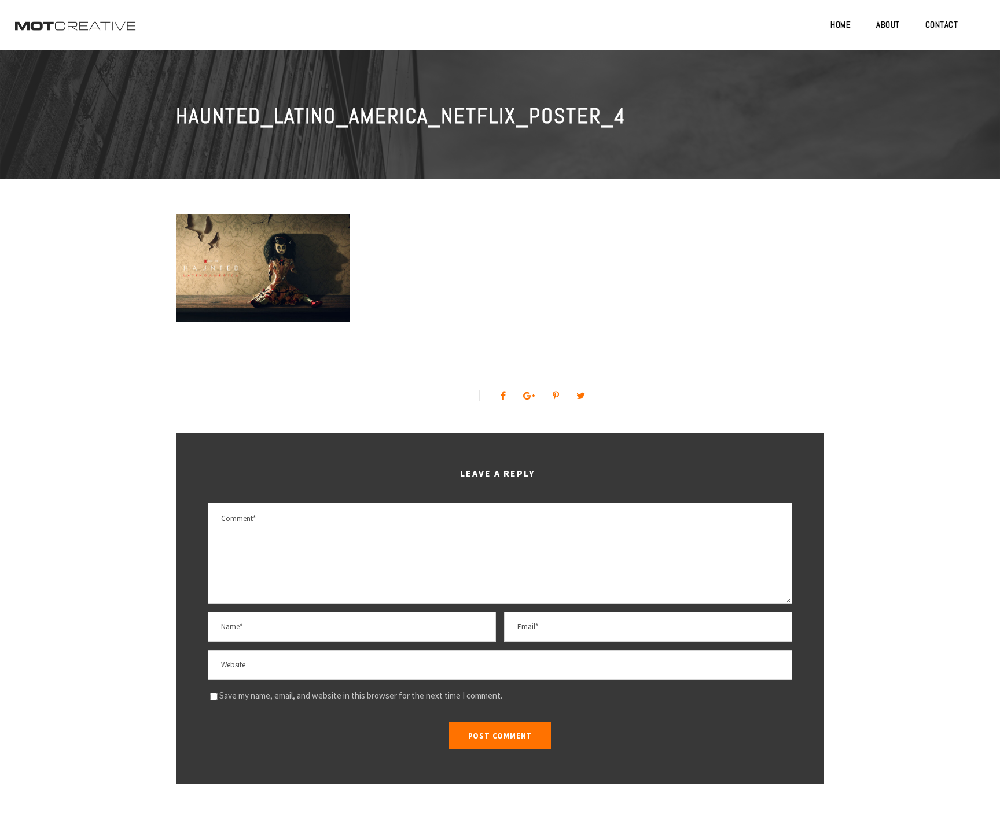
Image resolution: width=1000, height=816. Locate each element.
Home (840, 24)
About (888, 24)
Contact (941, 24)
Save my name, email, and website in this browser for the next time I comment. (360, 695)
